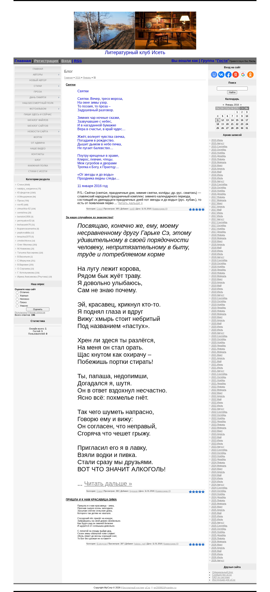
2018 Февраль (218, 238)
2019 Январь (218, 273)
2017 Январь (218, 197)
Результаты (21, 312)
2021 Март (217, 355)
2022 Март (217, 393)
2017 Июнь (217, 213)
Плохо (23, 302)
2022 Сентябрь (219, 412)
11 (217, 120)
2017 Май (216, 209)
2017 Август (217, 219)
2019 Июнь (217, 288)
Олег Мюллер (24, 244)
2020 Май (216, 323)
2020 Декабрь (218, 345)
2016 (77, 77)
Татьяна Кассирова (27, 252)
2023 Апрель (218, 434)
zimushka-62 (24, 208)
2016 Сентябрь (219, 184)
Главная (68, 77)
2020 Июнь (217, 326)
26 (222, 128)
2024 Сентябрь (219, 487)
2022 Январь (218, 386)
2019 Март (217, 279)
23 (242, 124)
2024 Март (217, 468)
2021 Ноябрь (218, 380)
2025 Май (216, 513)
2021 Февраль (218, 352)
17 (247, 120)
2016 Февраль (218, 162)
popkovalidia (23, 232)
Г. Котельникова (25, 272)
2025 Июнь (217, 516)
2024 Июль (217, 481)
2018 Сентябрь (219, 260)
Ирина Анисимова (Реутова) (32, 276)
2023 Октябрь (218, 453)
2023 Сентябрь (219, 450)
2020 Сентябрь (219, 336)
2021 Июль (217, 367)
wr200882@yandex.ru (165, 587)
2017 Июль (217, 216)
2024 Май (216, 475)
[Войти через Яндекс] (235, 74)
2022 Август (217, 408)
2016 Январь (218, 159)
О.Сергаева (23, 268)
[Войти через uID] (214, 74)
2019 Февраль (218, 276)
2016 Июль (217, 178)
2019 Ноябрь (218, 304)
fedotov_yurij (139, 544)
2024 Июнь (217, 478)
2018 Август (217, 257)
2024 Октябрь (218, 491)
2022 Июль (217, 405)
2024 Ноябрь (218, 494)
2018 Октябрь (218, 263)
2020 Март (217, 317)
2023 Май (216, 437)
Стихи (20, 184)
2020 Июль (217, 329)
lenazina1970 (24, 236)
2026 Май (216, 551)
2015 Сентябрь (219, 146)
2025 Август (217, 522)
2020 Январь (218, 310)
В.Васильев (23, 256)
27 (227, 128)
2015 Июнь (217, 140)
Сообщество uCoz (222, 574)
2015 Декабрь (218, 156)
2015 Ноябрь (218, 152)
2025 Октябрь (218, 529)
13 (227, 120)
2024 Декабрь (218, 497)
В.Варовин (22, 264)
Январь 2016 (232, 104)
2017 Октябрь (218, 225)
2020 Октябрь (218, 339)
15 (237, 120)
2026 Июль (217, 557)
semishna (22, 212)
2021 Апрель (218, 358)
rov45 (20, 204)
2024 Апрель (218, 472)
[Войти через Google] (243, 74)
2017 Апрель (218, 206)
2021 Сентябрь (219, 374)
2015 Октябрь (218, 149)
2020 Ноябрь (218, 342)
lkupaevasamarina (26, 228)
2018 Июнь (217, 250)
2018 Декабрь (218, 269)
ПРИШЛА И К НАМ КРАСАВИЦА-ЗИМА (91, 499)
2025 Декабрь (218, 535)
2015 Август (217, 143)
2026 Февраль (218, 541)
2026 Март (217, 544)
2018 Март (217, 241)
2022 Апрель (218, 396)
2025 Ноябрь (218, 532)
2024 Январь (218, 462)
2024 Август (217, 484)
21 (232, 124)
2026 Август (217, 560)
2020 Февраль (218, 314)
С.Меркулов (23, 260)
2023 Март (217, 431)
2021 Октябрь (218, 377)
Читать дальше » (130, 203)
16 (242, 120)
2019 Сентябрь (219, 298)
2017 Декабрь (218, 231)
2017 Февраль (218, 200)
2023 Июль (217, 443)
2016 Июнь (217, 175)
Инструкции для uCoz (223, 580)
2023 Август (217, 446)
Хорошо (24, 295)
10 (247, 116)
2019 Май (216, 285)
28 (232, 128)
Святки (71, 84)
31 (247, 128)
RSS (78, 61)
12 (222, 120)
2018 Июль (217, 254)
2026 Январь (218, 538)
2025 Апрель (218, 510)
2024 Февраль (218, 465)
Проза (20, 200)
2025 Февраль (218, 503)
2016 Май (216, 171)
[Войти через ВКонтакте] (221, 74)
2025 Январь (218, 500)
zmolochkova (24, 240)
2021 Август (217, 371)
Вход (66, 61)
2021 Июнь (217, 364)
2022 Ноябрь (218, 418)
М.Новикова (23, 248)
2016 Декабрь (218, 194)
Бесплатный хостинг (133, 587)
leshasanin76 (24, 224)
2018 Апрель (218, 244)
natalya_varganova (27, 188)
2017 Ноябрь (218, 228)
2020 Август (217, 333)
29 (237, 128)
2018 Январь (218, 235)
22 (237, 124)
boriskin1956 (23, 216)
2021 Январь (218, 348)
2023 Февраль (218, 427)
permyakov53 (24, 220)
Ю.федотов (23, 192)
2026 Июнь (217, 554)
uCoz (147, 587)
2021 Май (216, 361)
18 (217, 124)
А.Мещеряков (24, 196)
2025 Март (217, 506)
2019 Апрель (218, 282)
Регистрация (46, 61)
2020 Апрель (218, 320)
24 (247, 124)
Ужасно (24, 305)
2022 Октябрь (218, 415)
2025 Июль (217, 519)
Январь (87, 77)
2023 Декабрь (218, 459)
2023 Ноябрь (218, 456)
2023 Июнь (217, 440)
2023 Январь (218, 424)
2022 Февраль (218, 389)
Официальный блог (222, 572)
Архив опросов (37, 312)
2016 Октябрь (218, 187)
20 (227, 124)
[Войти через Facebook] (228, 74)
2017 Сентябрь (219, 222)
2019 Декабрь (218, 307)
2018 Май (216, 247)
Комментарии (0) (160, 209)
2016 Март (217, 165)
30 (242, 128)
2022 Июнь (217, 402)
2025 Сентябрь (219, 525)
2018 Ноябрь (218, 266)
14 (232, 120)
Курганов (134, 491)
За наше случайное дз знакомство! (89, 217)
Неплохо (24, 299)
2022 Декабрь (218, 421)
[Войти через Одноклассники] (250, 74)
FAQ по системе (221, 577)
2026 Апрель (218, 547)
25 (217, 128)
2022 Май (216, 399)
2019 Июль (217, 292)
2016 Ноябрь (218, 190)
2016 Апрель (218, 168)
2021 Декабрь (218, 383)
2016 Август (217, 181)
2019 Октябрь (218, 301)
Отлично (24, 292)
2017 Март (217, 203)
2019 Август (217, 295)
